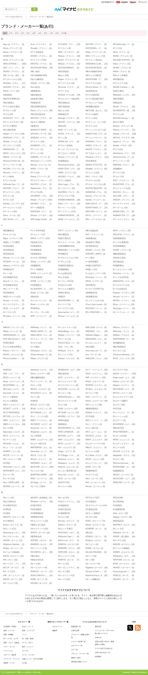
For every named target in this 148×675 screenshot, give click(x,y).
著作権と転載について (79, 662)
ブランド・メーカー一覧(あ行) (41, 17)
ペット (24, 634)
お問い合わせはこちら (103, 652)
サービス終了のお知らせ (103, 648)
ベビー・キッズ (9, 647)
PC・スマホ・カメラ (10, 638)
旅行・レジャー (27, 647)
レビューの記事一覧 (78, 641)
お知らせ (98, 637)
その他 (24, 663)
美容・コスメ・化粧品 (11, 642)
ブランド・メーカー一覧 (80, 653)
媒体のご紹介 (76, 658)
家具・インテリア (28, 630)
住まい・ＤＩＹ (27, 626)
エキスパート (57, 626)
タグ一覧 (74, 649)
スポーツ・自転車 (9, 655)
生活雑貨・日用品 (9, 626)
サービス (25, 651)
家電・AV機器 (8, 634)
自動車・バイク (9, 663)
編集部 (54, 630)
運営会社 (98, 626)
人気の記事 (75, 630)
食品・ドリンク (9, 630)
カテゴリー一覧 (76, 645)
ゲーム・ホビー (27, 642)
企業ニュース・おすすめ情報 (32, 659)
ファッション (8, 651)
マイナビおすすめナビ (13, 17)
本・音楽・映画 (27, 638)
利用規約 (98, 656)
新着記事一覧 (76, 626)
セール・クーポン (28, 655)
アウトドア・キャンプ (11, 659)
